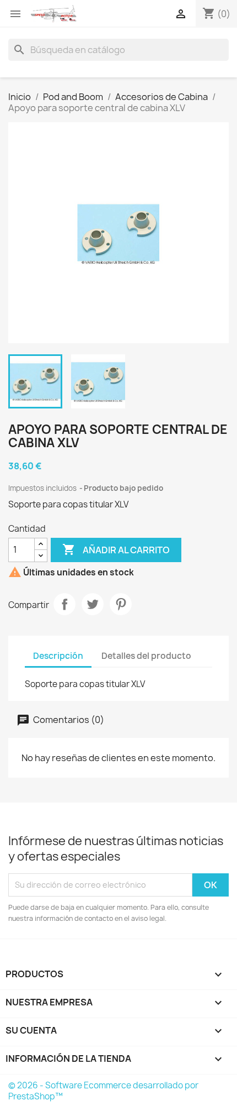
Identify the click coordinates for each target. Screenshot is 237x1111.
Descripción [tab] (58, 656)
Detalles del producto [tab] (146, 656)
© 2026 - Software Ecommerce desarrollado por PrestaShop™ (103, 1090)
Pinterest (121, 604)
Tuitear (93, 604)
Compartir (64, 604)
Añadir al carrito (116, 549)
